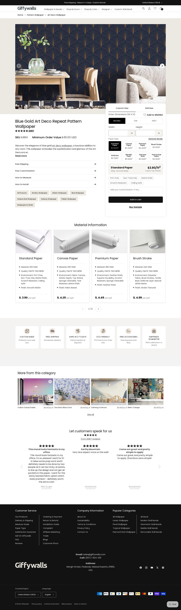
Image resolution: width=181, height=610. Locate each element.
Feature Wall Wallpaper (26, 199)
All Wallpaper (119, 516)
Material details (156, 139)
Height (139, 127)
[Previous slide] (83, 309)
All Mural (144, 516)
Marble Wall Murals (149, 528)
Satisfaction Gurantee (25, 532)
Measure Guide (22, 524)
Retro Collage (134, 407)
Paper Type (20, 528)
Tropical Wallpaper (121, 528)
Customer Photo (50, 543)
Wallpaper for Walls (25, 205)
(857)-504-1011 (90, 557)
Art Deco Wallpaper (56, 15)
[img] (90, 435)
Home (20, 15)
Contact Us (82, 532)
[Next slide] (98, 309)
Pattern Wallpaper (35, 15)
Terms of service (80, 604)
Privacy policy (37, 604)
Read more (21, 155)
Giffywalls (25, 604)
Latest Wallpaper (120, 520)
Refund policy (67, 604)
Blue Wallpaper (78, 193)
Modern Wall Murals (149, 520)
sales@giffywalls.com (90, 554)
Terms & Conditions (86, 524)
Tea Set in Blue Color (63, 407)
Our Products (21, 516)
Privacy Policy (83, 528)
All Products (22, 193)
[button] (54, 9)
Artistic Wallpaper (59, 193)
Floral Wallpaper (120, 524)
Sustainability (83, 520)
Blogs (45, 539)
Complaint (48, 528)
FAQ (17, 539)
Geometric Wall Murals (151, 524)
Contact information (51, 604)
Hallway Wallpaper (48, 199)
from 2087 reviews (90, 438)
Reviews (19, 543)
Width (112, 127)
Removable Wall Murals (151, 532)
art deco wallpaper (62, 145)
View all (90, 414)
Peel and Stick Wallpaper (124, 532)
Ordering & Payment (52, 516)
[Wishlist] (155, 8)
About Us (81, 516)
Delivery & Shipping (24, 520)
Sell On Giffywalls (23, 535)
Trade (45, 535)
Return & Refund (50, 520)
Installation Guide (51, 524)
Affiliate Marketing (51, 532)
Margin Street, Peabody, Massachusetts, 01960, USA (90, 567)
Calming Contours (99, 407)
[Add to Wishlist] (50, 381)
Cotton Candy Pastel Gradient (26, 407)
